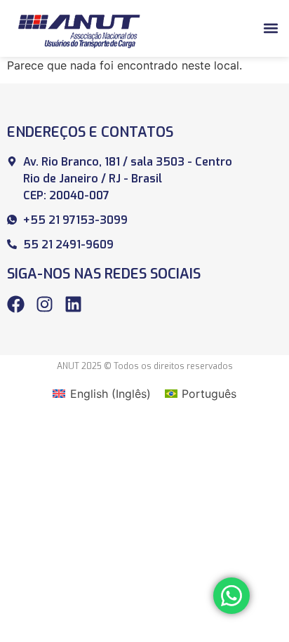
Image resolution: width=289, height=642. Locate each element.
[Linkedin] (73, 304)
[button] (270, 28)
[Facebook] (16, 304)
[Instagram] (44, 304)
